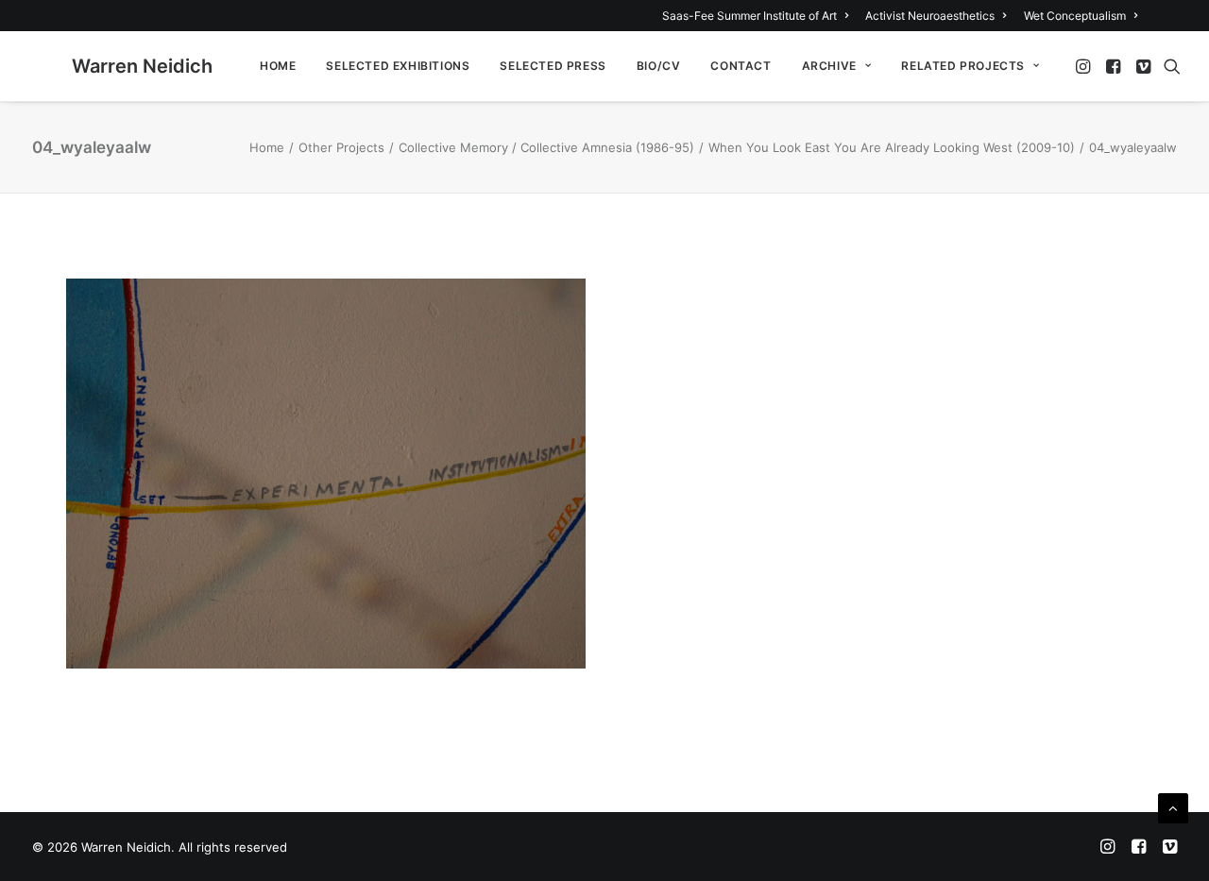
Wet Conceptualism (1075, 15)
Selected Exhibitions (397, 66)
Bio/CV (659, 66)
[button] (1085, 66)
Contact (740, 66)
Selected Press (552, 66)
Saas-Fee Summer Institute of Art (749, 15)
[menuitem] (758, 15)
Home (278, 66)
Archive (829, 66)
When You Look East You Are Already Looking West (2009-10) (891, 147)
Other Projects (341, 147)
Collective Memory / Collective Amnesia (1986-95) (546, 147)
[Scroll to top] (1173, 807)
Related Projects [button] (963, 66)
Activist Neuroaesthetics (930, 15)
